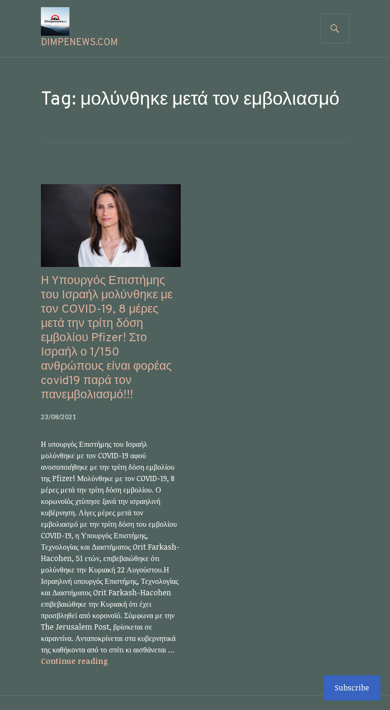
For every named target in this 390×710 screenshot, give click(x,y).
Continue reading (74, 661)
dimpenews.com (79, 43)
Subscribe (352, 687)
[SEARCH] (335, 28)
